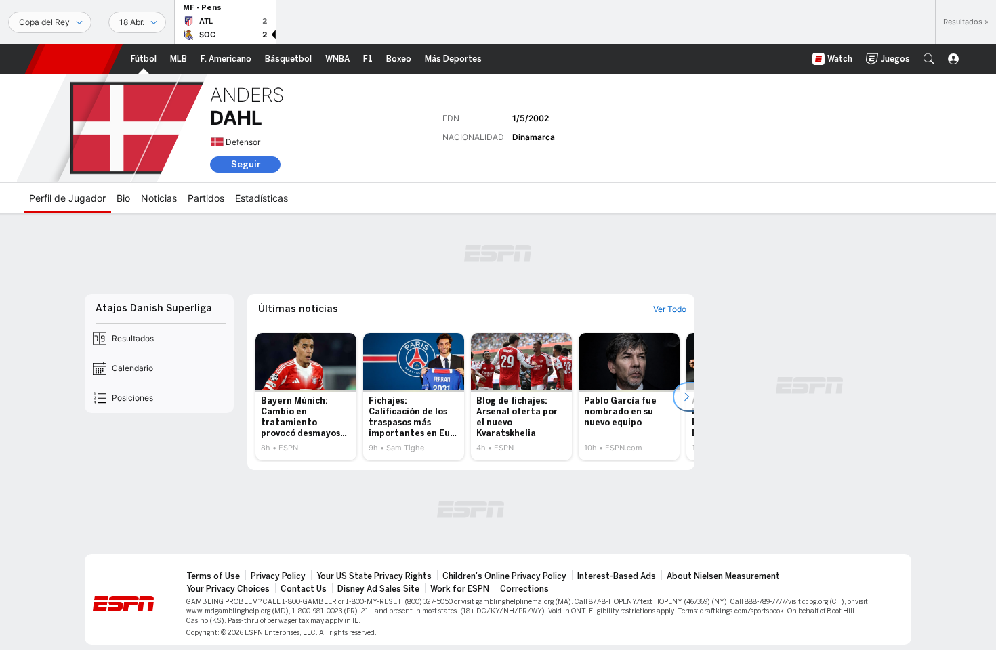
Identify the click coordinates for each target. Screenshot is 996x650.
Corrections (524, 589)
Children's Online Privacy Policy (504, 576)
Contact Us (304, 589)
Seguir (245, 164)
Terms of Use (213, 576)
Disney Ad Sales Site (378, 589)
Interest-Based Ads (616, 576)
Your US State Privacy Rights (374, 576)
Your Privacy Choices (228, 589)
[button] (929, 58)
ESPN (74, 59)
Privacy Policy (278, 576)
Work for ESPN (459, 589)
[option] (305, 396)
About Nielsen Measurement (723, 576)
